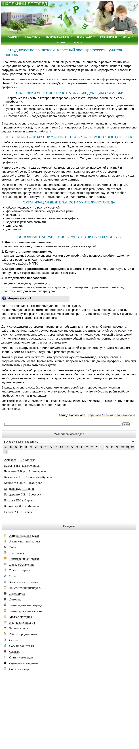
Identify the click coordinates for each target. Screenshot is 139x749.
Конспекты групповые (24, 582)
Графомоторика (19, 570)
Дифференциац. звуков (24, 559)
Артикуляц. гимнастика (24, 541)
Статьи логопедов (21, 657)
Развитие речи (18, 628)
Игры (12, 576)
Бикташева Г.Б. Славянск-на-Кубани (28, 477)
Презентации (84, 36)
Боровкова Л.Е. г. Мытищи (21, 506)
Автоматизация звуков (24, 535)
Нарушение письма (22, 622)
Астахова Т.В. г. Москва (19, 460)
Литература (17, 593)
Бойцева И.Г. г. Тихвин (19, 488)
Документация (108, 36)
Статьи (126, 36)
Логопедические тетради (25, 605)
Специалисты (32, 36)
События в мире (19, 669)
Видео (13, 547)
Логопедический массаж (25, 611)
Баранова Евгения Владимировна (111, 415)
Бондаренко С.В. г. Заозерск (22, 494)
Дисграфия (16, 553)
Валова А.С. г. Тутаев (18, 512)
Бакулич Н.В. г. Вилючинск (21, 465)
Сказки (13, 640)
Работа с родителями (23, 634)
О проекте (76, 42)
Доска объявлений (21, 564)
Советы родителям (21, 646)
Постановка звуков (58, 36)
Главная (12, 36)
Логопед (15, 599)
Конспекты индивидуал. (25, 588)
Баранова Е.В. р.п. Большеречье (25, 471)
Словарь (14, 651)
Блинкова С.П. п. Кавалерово (23, 483)
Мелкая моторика (21, 617)
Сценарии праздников (23, 663)
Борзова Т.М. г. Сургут (19, 500)
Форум (61, 42)
